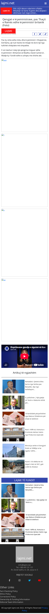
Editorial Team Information (11, 602)
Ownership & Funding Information (15, 599)
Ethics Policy (5, 594)
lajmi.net (7, 3)
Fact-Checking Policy (9, 591)
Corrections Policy (8, 596)
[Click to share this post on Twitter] (39, 34)
